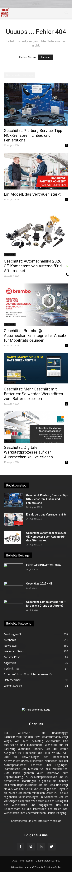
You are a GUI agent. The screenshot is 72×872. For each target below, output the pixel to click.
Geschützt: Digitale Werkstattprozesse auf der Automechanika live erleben (28, 452)
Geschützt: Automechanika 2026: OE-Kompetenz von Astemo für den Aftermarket (35, 266)
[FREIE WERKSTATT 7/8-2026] (13, 570)
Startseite (45, 57)
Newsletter (10, 187)
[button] (66, 13)
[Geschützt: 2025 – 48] (13, 588)
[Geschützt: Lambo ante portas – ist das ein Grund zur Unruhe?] (13, 606)
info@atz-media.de (49, 821)
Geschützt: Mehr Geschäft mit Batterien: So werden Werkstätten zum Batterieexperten (33, 394)
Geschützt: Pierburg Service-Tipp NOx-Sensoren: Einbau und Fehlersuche (33, 135)
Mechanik (9, 124)
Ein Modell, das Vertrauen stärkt (32, 194)
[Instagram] (31, 846)
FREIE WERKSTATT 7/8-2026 (43, 565)
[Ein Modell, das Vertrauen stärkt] (36, 171)
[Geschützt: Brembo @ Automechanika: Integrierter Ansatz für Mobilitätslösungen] (36, 304)
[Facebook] (20, 846)
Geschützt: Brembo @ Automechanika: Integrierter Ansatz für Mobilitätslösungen (35, 335)
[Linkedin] (41, 846)
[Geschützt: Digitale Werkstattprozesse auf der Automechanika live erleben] (36, 427)
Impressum (26, 860)
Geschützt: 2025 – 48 (39, 583)
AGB (14, 860)
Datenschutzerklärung (48, 860)
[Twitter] (51, 846)
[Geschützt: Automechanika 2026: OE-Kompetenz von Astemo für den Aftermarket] (36, 231)
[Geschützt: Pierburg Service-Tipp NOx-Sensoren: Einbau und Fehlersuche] (36, 104)
